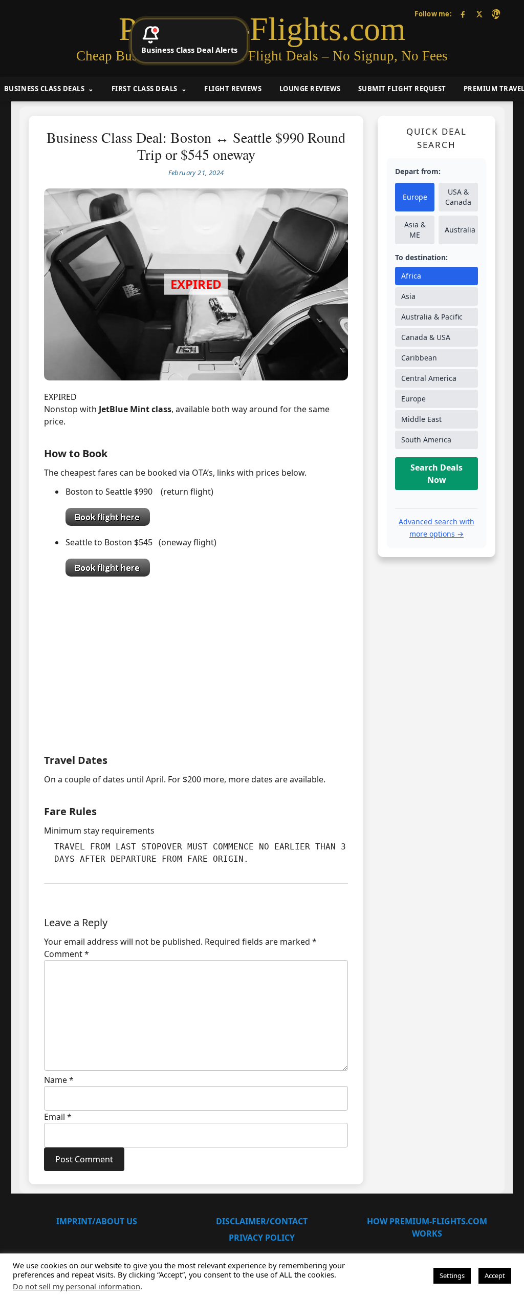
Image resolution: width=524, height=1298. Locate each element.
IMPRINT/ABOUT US (96, 1221)
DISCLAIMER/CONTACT (262, 1221)
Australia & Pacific (432, 317)
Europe (415, 197)
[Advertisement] (196, 662)
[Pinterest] (495, 14)
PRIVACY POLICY (262, 1237)
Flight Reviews (232, 88)
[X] (479, 14)
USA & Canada (458, 197)
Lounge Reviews (310, 88)
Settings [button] (452, 1275)
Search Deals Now (436, 473)
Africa (411, 276)
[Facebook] (463, 14)
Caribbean (419, 358)
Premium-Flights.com (262, 29)
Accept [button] (495, 1275)
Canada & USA (425, 337)
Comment (66, 954)
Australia (460, 230)
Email (58, 1116)
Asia (408, 296)
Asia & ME (415, 230)
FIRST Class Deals (145, 88)
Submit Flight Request (402, 88)
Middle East (421, 419)
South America (426, 439)
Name (59, 1080)
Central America (428, 378)
